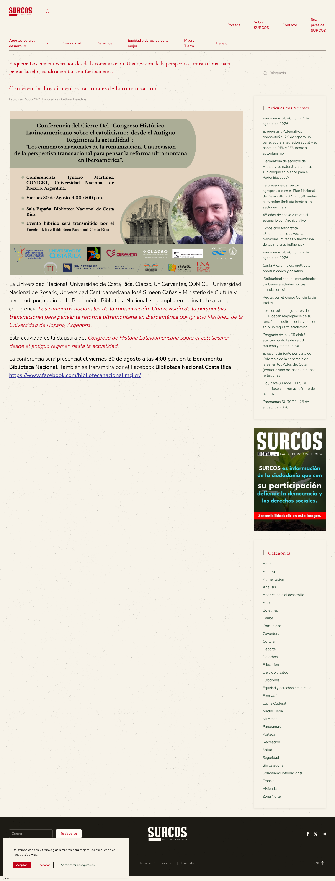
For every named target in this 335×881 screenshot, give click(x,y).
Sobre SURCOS (261, 25)
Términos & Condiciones (157, 863)
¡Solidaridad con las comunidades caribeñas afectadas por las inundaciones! (290, 284)
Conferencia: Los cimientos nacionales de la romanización (83, 88)
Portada (233, 25)
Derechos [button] (104, 43)
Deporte (269, 649)
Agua (267, 563)
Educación (271, 664)
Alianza (269, 571)
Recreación (271, 742)
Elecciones (271, 680)
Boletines (270, 610)
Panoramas (272, 726)
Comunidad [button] (72, 43)
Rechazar (44, 865)
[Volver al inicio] (20, 11)
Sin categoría (273, 765)
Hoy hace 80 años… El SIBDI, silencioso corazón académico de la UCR (289, 389)
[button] (48, 11)
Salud (267, 749)
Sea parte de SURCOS (318, 25)
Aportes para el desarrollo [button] (22, 43)
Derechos (79, 99)
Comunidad (272, 625)
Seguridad (271, 757)
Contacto (290, 25)
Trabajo (221, 43)
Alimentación (273, 579)
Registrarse (69, 834)
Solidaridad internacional (282, 773)
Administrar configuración (78, 865)
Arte (266, 602)
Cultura (66, 99)
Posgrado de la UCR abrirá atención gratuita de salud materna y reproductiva (284, 340)
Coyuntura (271, 633)
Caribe (268, 618)
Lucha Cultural (274, 703)
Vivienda (270, 788)
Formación (271, 695)
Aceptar (21, 865)
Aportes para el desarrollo (283, 594)
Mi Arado (270, 718)
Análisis (269, 587)
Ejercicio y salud (275, 672)
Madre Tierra (189, 43)
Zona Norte (272, 796)
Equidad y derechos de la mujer (148, 43)
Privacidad (188, 863)
